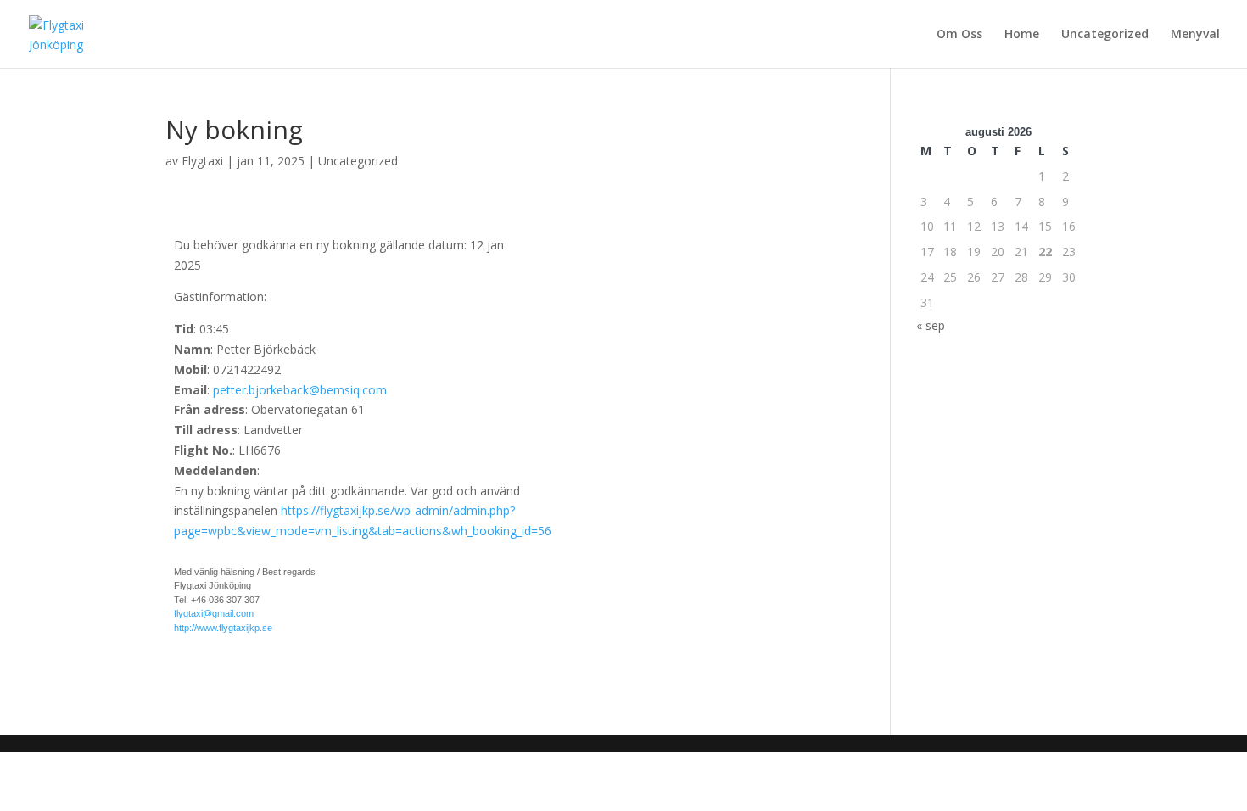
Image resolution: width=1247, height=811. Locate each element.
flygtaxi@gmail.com (214, 613)
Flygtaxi (202, 161)
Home (1021, 35)
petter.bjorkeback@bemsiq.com (300, 390)
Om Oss (959, 35)
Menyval (1195, 35)
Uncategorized (1105, 35)
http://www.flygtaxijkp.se (223, 628)
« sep (930, 325)
